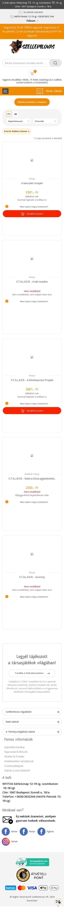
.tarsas (14, 831)
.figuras (50, 831)
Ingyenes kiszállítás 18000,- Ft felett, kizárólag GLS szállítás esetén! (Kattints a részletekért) (32, 81)
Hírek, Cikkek (54, 91)
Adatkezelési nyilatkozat (19, 761)
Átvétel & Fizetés (14, 756)
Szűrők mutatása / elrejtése (32, 102)
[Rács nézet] (8, 114)
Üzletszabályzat (13, 766)
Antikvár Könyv (32, 474)
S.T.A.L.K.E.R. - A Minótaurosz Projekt (32, 380)
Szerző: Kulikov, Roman (17, 131)
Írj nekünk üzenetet (32, 12)
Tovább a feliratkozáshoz (29, 673)
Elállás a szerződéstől (17, 770)
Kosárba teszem (35, 213)
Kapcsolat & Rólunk (16, 752)
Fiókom (31, 20)
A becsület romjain (32, 183)
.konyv (32, 831)
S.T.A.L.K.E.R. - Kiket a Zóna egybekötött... (32, 478)
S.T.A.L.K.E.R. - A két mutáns (32, 281)
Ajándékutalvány (14, 747)
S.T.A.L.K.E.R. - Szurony (32, 577)
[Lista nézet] (15, 114)
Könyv (32, 178)
